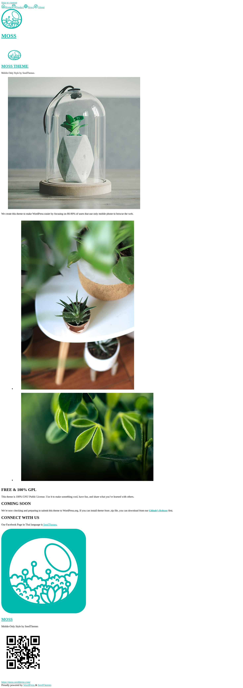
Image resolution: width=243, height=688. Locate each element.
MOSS (8, 36)
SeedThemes (50, 524)
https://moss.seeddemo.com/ (15, 682)
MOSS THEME (14, 66)
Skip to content (9, 2)
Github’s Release (158, 510)
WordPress (29, 685)
